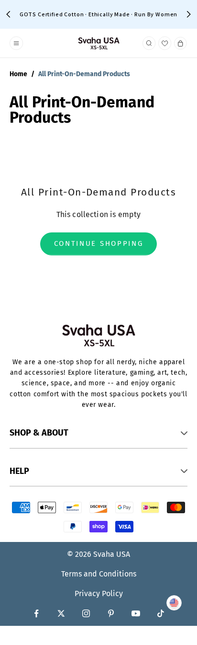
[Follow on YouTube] (136, 613)
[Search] (149, 43)
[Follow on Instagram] (86, 613)
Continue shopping (98, 243)
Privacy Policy (99, 593)
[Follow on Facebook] (36, 613)
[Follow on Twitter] (61, 613)
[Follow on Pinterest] (111, 613)
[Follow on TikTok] (160, 613)
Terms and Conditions (98, 573)
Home (18, 74)
